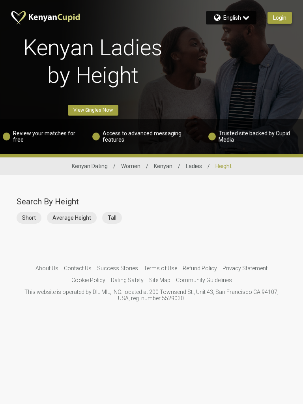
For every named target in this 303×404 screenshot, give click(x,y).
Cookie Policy (88, 280)
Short (29, 218)
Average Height (71, 218)
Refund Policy (200, 268)
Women (130, 166)
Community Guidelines (204, 280)
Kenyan (163, 166)
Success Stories (117, 268)
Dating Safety (127, 280)
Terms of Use (160, 268)
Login (279, 18)
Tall (112, 218)
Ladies (194, 166)
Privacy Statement (245, 268)
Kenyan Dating (90, 166)
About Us (47, 268)
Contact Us (78, 268)
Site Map (159, 280)
